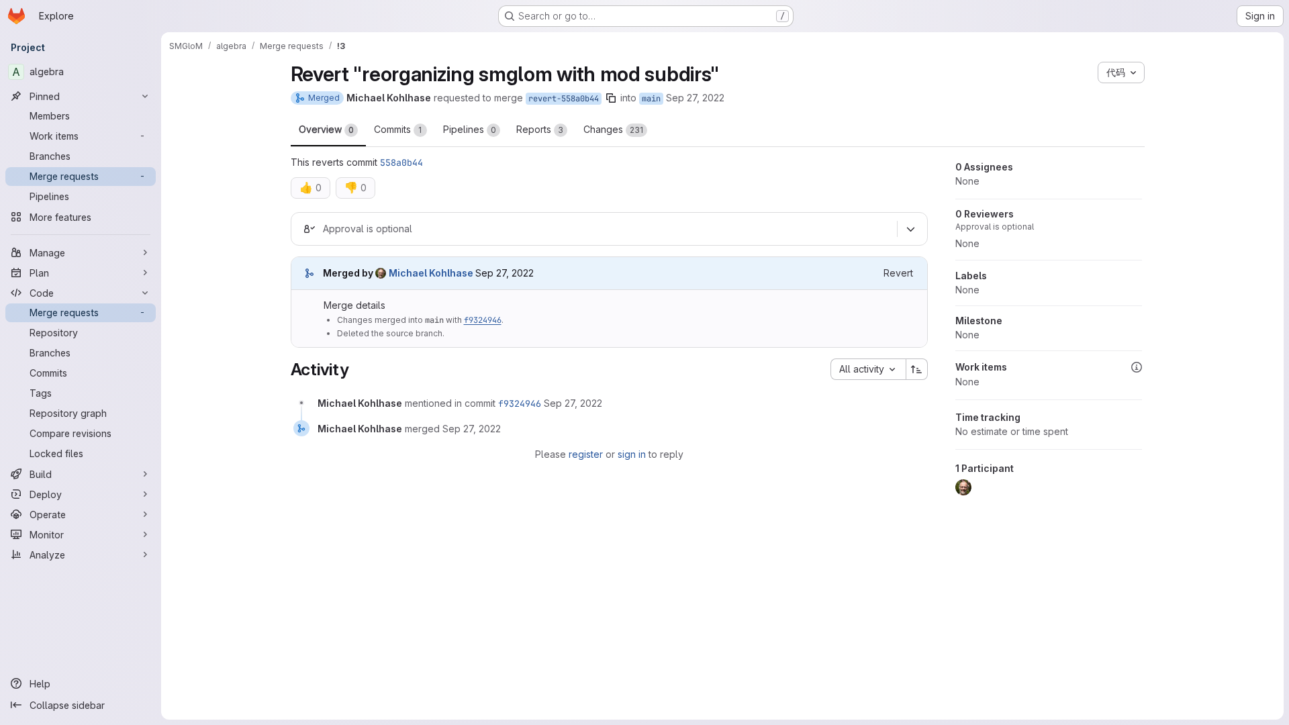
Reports (539, 129)
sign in (632, 454)
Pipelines (469, 129)
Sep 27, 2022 (695, 97)
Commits (398, 129)
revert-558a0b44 (563, 98)
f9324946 (483, 320)
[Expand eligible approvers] (911, 230)
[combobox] (868, 369)
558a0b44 (401, 162)
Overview (326, 129)
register (586, 454)
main (651, 98)
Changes (613, 129)
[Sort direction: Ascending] (917, 369)
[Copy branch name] (611, 98)
